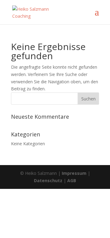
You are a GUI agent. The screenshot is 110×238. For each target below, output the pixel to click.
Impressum (74, 173)
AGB (71, 180)
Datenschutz (48, 180)
